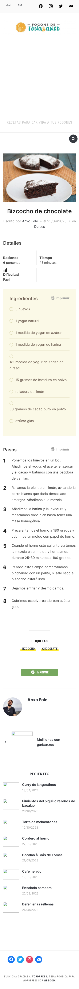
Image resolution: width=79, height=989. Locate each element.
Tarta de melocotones (39, 822)
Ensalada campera (37, 888)
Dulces (39, 226)
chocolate (50, 648)
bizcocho (28, 648)
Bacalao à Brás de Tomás (42, 855)
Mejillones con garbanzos (48, 742)
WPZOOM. (50, 980)
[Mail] (38, 959)
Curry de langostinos (39, 784)
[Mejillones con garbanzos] (22, 742)
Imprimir (63, 298)
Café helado (32, 871)
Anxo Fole (30, 221)
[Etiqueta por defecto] (71, 6)
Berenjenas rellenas (38, 904)
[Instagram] (51, 6)
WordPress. (40, 976)
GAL (8, 5)
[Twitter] (61, 6)
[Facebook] (41, 6)
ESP (20, 5)
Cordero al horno (36, 838)
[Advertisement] (39, 78)
